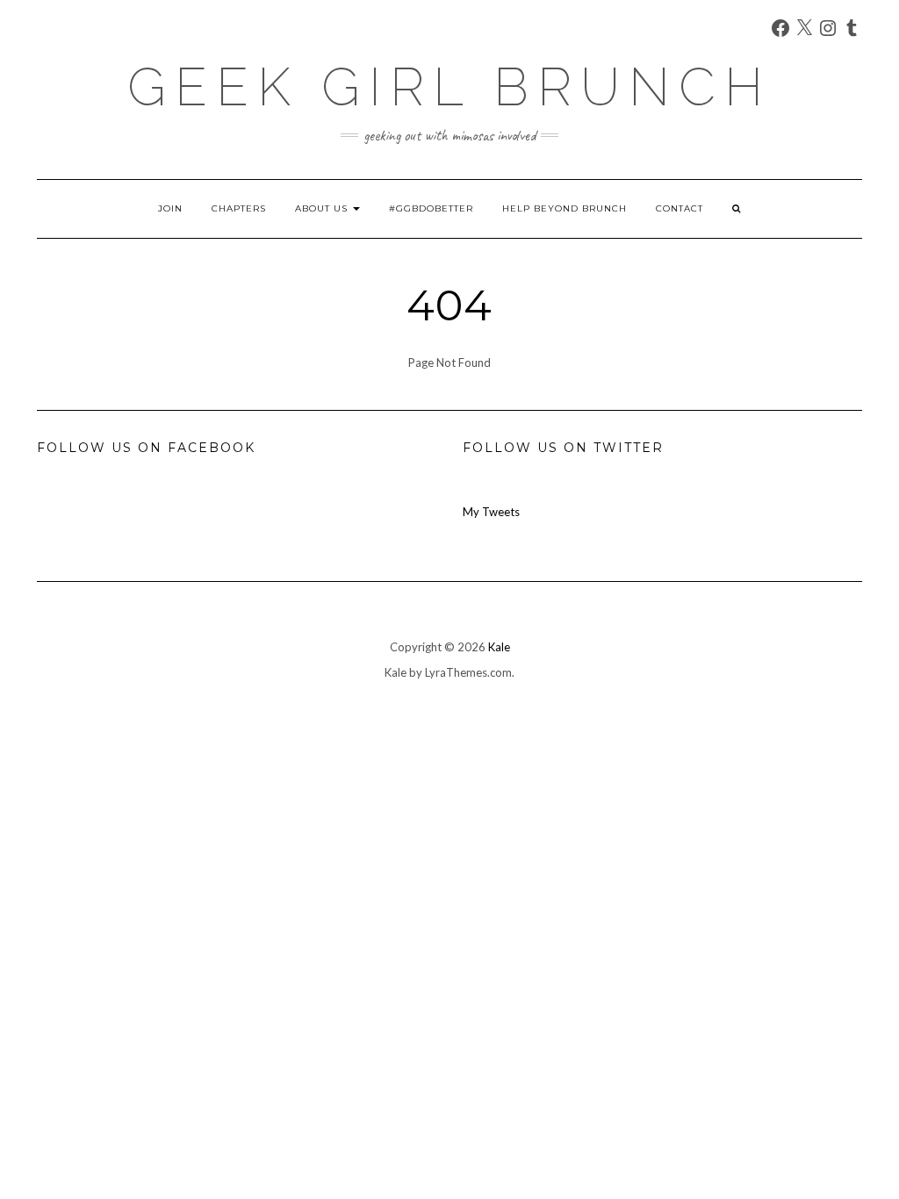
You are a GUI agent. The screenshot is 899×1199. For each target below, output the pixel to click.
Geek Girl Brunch (449, 87)
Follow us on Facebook (146, 448)
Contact (679, 208)
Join (170, 208)
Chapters (239, 208)
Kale (499, 647)
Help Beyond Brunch (564, 208)
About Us (323, 208)
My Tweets (491, 512)
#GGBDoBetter (431, 208)
